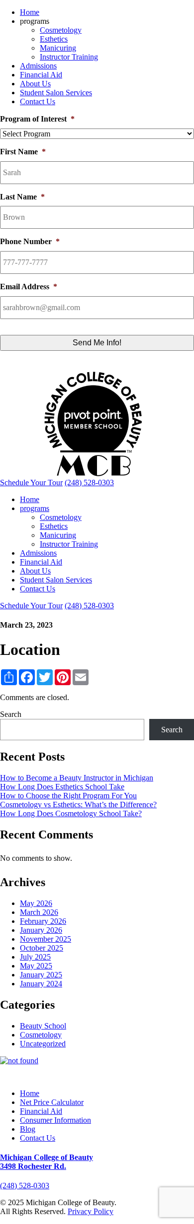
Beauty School (43, 1026)
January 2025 (41, 974)
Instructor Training (69, 57)
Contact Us (37, 101)
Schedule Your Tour (31, 482)
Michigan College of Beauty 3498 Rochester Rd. (46, 1161)
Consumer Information (55, 1120)
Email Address (28, 286)
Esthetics (54, 39)
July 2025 (35, 957)
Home (29, 12)
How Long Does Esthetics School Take (62, 786)
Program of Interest (37, 119)
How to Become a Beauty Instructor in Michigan (76, 777)
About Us (35, 83)
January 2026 (41, 930)
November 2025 (45, 939)
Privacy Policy (90, 1211)
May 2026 (36, 903)
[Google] (118, 1076)
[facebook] (96, 1076)
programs (34, 508)
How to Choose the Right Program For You (68, 795)
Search (10, 714)
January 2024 (41, 983)
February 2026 (43, 921)
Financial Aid (41, 74)
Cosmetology (61, 30)
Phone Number (30, 241)
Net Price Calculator (52, 1102)
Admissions (38, 66)
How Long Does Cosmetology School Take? (71, 813)
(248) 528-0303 (24, 1185)
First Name (23, 151)
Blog (27, 1129)
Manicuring (58, 48)
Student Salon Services (56, 92)
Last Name (22, 197)
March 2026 (39, 912)
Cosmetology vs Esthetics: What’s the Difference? (78, 804)
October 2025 (41, 948)
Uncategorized (43, 1043)
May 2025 (36, 966)
